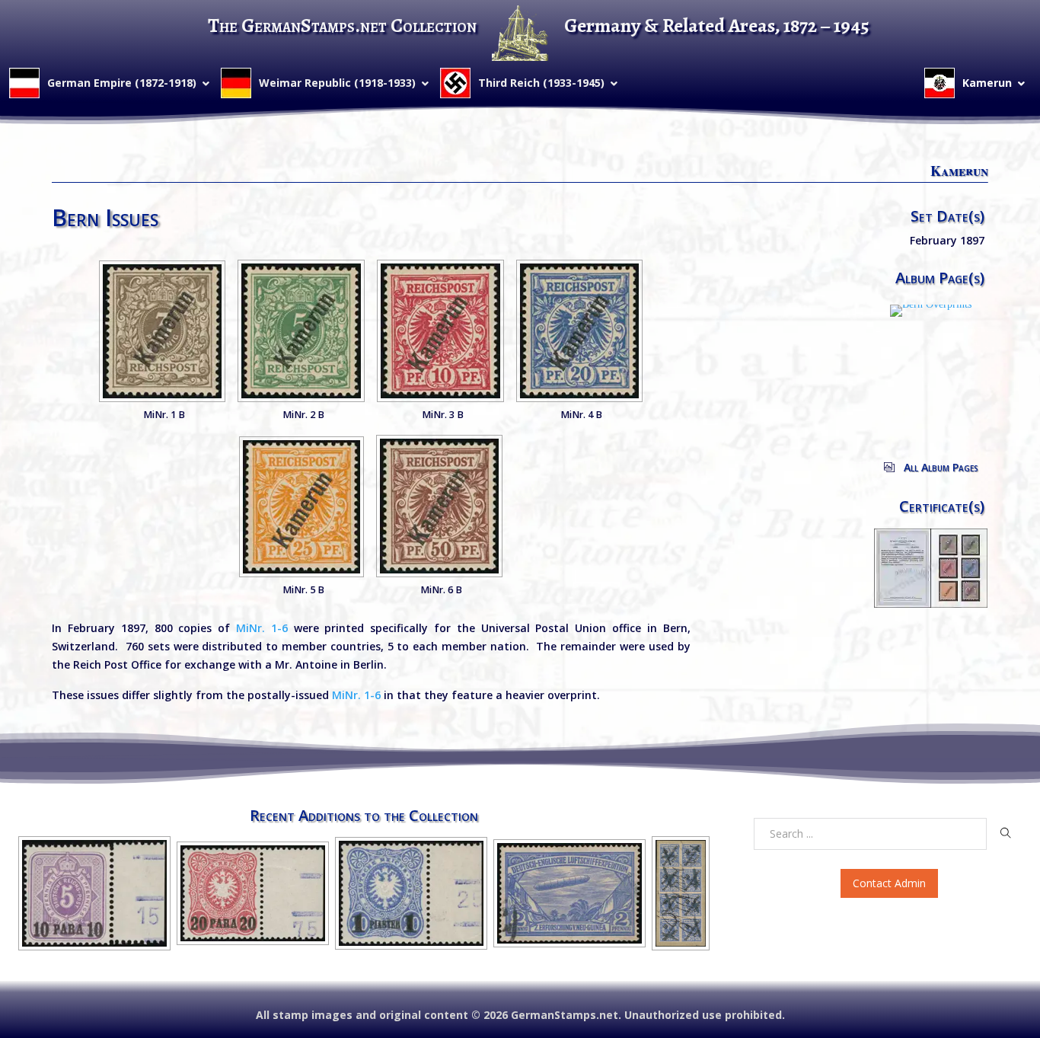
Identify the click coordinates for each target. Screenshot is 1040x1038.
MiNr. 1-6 (262, 628)
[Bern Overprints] (930, 309)
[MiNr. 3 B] (440, 331)
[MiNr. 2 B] (301, 331)
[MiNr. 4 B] (579, 331)
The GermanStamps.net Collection (342, 25)
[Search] (1006, 833)
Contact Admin (889, 883)
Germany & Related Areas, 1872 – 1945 (716, 25)
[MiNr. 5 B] (301, 506)
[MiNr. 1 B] (162, 331)
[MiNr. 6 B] (439, 506)
